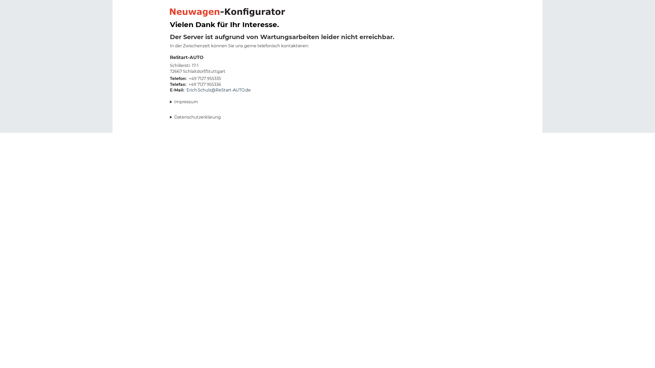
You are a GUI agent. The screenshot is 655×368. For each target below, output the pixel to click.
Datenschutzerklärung (197, 117)
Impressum (186, 101)
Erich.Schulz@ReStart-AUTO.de (219, 90)
